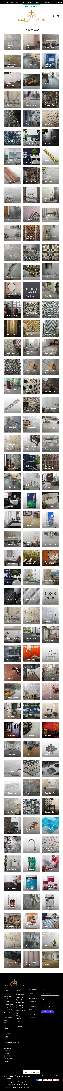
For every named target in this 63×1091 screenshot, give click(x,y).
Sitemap (19, 1027)
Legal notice (25, 1087)
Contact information (13, 1087)
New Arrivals (33, 998)
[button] (49, 16)
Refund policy (10, 1084)
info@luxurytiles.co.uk (11, 1042)
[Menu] (5, 16)
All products (33, 1012)
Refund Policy (21, 1010)
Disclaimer (20, 1005)
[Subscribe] (58, 993)
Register (31, 993)
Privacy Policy (21, 1008)
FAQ (17, 1013)
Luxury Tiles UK (15, 1076)
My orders (32, 996)
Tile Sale (32, 1020)
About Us (19, 997)
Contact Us (20, 995)
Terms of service (22, 1084)
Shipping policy (11, 1082)
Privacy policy (23, 1082)
